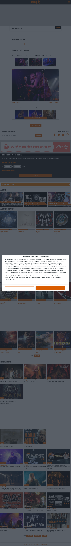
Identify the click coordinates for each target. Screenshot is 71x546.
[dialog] (35, 273)
